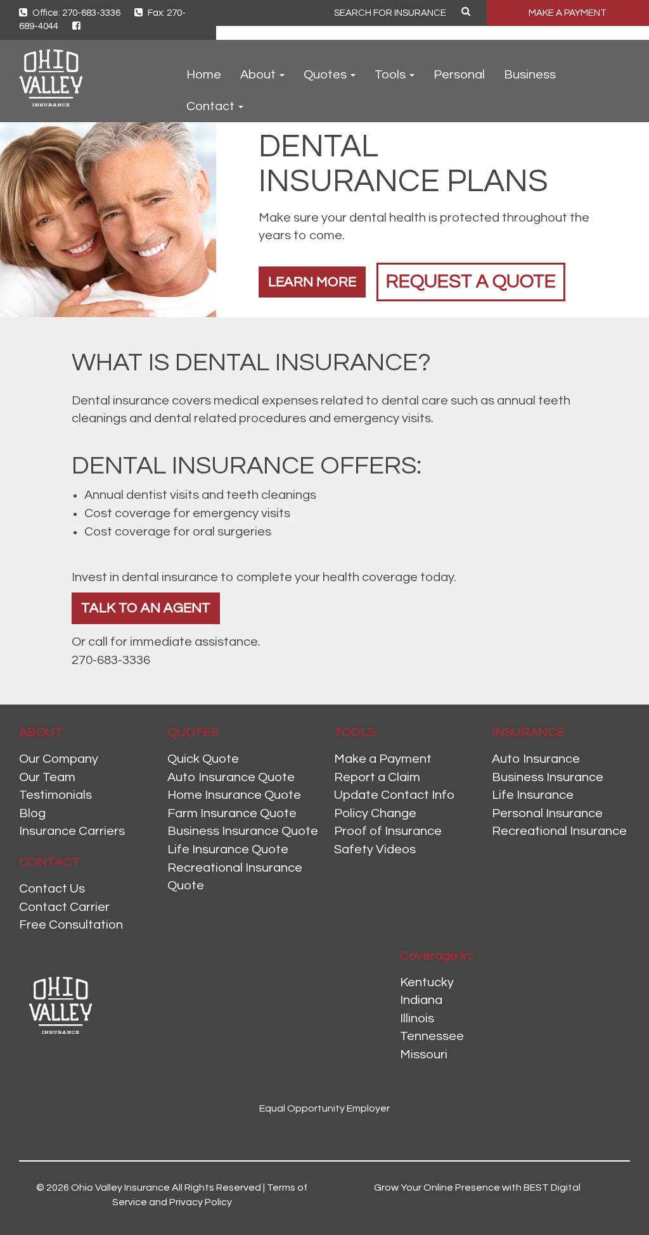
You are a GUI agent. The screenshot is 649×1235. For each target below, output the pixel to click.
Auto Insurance (536, 759)
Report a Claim (377, 777)
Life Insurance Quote (227, 849)
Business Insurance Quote (242, 831)
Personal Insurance (547, 813)
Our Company (58, 759)
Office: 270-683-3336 (75, 13)
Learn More (312, 282)
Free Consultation (71, 924)
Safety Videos (375, 849)
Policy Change (375, 813)
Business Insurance (547, 777)
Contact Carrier (64, 907)
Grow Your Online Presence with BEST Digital (477, 1187)
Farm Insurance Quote (232, 813)
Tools (391, 74)
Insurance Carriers (72, 831)
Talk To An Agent (145, 608)
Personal (459, 74)
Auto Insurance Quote (231, 777)
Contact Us (52, 888)
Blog (32, 813)
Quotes (326, 74)
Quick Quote (203, 759)
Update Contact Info (394, 795)
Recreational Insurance (559, 831)
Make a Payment (383, 759)
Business (530, 74)
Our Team (47, 777)
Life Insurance (533, 795)
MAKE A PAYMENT (568, 13)
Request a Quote (471, 281)
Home (203, 74)
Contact (211, 106)
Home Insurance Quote (234, 795)
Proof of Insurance (388, 831)
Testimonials (55, 795)
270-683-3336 (111, 660)
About (259, 74)
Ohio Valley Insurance (120, 1187)
